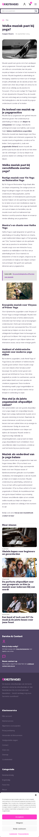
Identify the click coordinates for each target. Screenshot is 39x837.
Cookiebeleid (13, 834)
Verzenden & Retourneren (12, 735)
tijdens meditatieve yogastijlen (19, 131)
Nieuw (4, 790)
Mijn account (7, 716)
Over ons (5, 750)
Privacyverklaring (23, 834)
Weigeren (19, 823)
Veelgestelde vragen (10, 740)
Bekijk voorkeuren (19, 829)
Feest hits (6, 785)
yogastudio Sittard (10, 146)
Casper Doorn (8, 34)
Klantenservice (7, 721)
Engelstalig (6, 780)
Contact (5, 745)
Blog (7, 20)
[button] (36, 795)
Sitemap (5, 755)
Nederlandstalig (8, 775)
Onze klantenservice (22, 649)
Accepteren (19, 817)
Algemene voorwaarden (11, 726)
